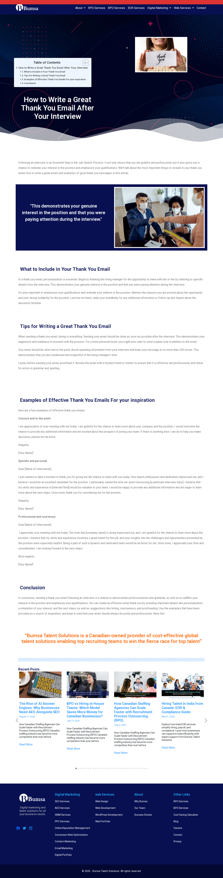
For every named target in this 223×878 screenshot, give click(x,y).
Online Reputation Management (72, 828)
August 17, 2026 (27, 716)
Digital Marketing (157, 8)
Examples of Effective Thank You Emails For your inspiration (55, 79)
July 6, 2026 (120, 725)
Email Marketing (64, 848)
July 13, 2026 (73, 721)
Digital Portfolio (63, 854)
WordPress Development (109, 814)
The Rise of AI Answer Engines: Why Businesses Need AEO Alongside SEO (39, 707)
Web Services (182, 8)
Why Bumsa (140, 801)
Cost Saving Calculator (186, 814)
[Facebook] (18, 828)
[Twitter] (24, 828)
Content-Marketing (65, 841)
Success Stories (143, 814)
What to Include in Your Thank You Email (44, 71)
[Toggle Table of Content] (84, 63)
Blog (176, 821)
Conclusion (30, 83)
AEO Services (62, 808)
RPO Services (96, 8)
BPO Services (116, 8)
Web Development (105, 808)
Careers (178, 828)
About (78, 8)
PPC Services (62, 821)
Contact (201, 8)
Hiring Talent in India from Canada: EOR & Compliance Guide (182, 707)
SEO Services (62, 801)
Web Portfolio (102, 821)
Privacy (178, 841)
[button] (76, 768)
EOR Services (136, 8)
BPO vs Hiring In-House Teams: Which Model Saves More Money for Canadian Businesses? (85, 709)
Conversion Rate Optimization (71, 834)
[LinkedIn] (31, 828)
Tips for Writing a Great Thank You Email (44, 75)
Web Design (101, 801)
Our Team (139, 808)
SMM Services (63, 814)
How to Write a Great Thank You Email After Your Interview (53, 67)
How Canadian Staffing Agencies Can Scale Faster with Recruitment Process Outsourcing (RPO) (133, 711)
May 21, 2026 (168, 716)
